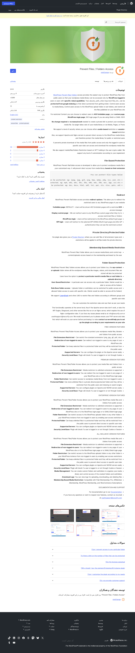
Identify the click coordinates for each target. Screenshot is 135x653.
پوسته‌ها (100, 623)
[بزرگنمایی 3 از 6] (71, 512)
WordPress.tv (73, 629)
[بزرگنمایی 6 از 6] (71, 526)
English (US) (14, 115)
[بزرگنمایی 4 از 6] (122, 526)
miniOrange (105, 72)
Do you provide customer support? (112, 581)
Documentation (116, 492)
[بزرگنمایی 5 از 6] (97, 526)
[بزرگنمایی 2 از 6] (97, 512)
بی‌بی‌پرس (26, 626)
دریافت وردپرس (8, 3)
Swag (51, 629)
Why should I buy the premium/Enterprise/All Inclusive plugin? (103, 568)
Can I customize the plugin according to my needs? (106, 574)
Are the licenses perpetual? (115, 562)
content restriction (16, 119)
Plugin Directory (122, 10)
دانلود (13, 71)
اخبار (125, 623)
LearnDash (64, 296)
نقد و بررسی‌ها (108, 81)
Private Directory (78, 237)
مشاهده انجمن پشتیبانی (37, 181)
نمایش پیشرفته (40, 129)
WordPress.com (24, 620)
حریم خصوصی (123, 629)
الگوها (101, 629)
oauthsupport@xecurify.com (111, 498)
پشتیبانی (13, 81)
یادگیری (76, 620)
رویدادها (52, 623)
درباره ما (124, 620)
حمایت (51, 626)
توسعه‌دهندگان (74, 626)
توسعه (97, 81)
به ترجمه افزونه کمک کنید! (54, 15)
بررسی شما (41, 164)
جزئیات (120, 81)
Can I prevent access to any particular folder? (108, 549)
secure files (14, 123)
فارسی (106, 640)
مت (28, 623)
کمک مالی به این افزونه (37, 198)
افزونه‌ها (100, 626)
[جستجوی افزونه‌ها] (106, 22)
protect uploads (24, 123)
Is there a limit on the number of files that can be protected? (103, 556)
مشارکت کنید (50, 620)
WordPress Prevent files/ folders (65, 95)
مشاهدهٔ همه (14, 164)
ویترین (101, 620)
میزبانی (125, 626)
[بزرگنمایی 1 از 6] (122, 512)
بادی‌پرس (26, 629)
